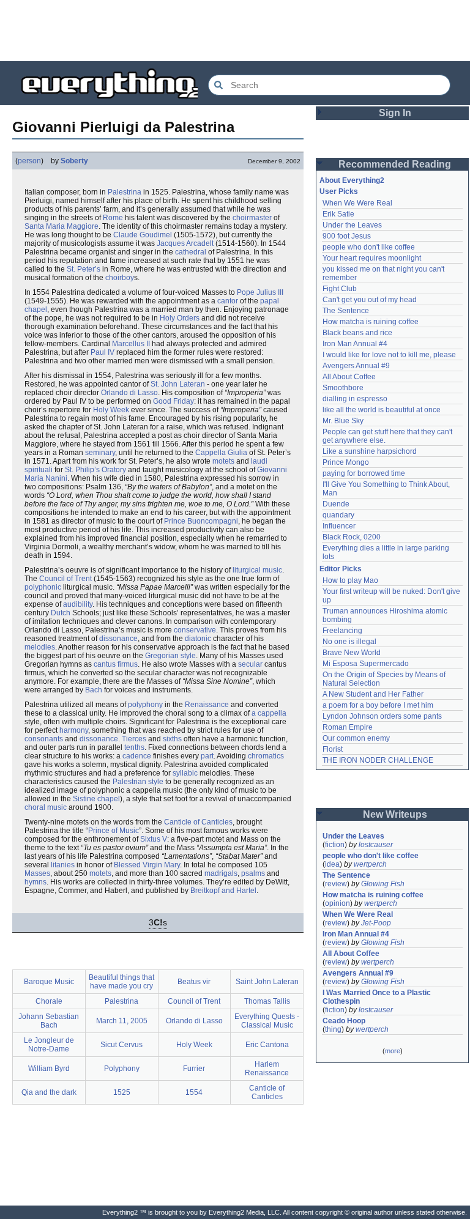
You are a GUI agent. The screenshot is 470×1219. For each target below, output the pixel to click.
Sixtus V (153, 839)
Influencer (339, 526)
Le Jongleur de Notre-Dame (49, 1044)
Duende (336, 504)
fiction (335, 844)
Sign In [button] (395, 113)
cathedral (190, 252)
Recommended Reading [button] (394, 164)
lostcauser (376, 844)
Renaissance (207, 704)
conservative (195, 630)
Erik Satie (338, 214)
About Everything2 (351, 180)
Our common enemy (356, 738)
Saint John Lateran (267, 981)
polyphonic (42, 587)
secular (250, 664)
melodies (39, 647)
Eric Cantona (267, 1044)
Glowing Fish (383, 884)
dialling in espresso (355, 399)
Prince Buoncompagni (201, 521)
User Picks (338, 191)
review (336, 884)
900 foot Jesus (347, 236)
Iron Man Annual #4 (355, 343)
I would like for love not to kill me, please (389, 354)
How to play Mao (350, 580)
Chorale (48, 1001)
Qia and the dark (48, 1092)
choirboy (119, 277)
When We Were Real (357, 203)
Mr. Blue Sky (343, 421)
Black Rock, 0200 (352, 537)
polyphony (145, 704)
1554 (194, 1092)
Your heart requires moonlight (372, 258)
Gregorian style (170, 655)
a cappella (269, 713)
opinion (337, 903)
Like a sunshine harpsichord (370, 451)
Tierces (134, 739)
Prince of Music (113, 830)
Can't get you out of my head (370, 299)
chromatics (266, 756)
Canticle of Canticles (198, 822)
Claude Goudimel (142, 235)
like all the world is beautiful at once (382, 410)
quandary (338, 515)
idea (332, 864)
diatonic (198, 638)
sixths (172, 739)
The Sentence (346, 310)
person (29, 161)
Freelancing (342, 630)
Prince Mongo (346, 462)
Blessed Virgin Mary (147, 865)
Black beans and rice (357, 332)
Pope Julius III (260, 292)
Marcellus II (131, 343)
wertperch (370, 864)
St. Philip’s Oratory (95, 469)
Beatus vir (194, 981)
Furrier (194, 1068)
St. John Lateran (178, 384)
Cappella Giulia (221, 452)
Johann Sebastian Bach (48, 1020)
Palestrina (124, 192)
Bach (93, 690)
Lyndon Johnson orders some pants (382, 716)
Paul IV (102, 352)
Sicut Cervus (121, 1044)
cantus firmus (116, 664)
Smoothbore (343, 387)
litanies (63, 865)
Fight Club (340, 288)
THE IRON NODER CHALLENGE (378, 760)
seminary (100, 452)
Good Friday (173, 401)
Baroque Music (49, 981)
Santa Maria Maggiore (61, 226)
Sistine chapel (96, 799)
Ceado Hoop (344, 1021)
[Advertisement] (235, 30)
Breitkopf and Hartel (223, 890)
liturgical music (257, 570)
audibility (77, 604)
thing (333, 1029)
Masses (37, 873)
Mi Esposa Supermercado (366, 663)
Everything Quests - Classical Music (266, 1020)
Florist (333, 749)
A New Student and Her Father (373, 694)
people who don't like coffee (369, 247)
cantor (227, 301)
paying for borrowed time (364, 473)
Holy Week (111, 410)
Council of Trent (65, 578)
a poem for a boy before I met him (378, 705)
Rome (113, 217)
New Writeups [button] (395, 814)
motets (223, 461)
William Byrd (49, 1068)
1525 (121, 1092)
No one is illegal (349, 641)
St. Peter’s (83, 269)
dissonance (118, 638)
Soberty (74, 161)
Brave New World (352, 652)
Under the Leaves (352, 225)
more (392, 1050)
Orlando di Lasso (129, 392)
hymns (35, 882)
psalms (253, 873)
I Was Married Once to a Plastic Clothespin (378, 997)
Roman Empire (348, 727)
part (207, 756)
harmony (73, 730)
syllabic (185, 773)
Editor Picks (340, 569)
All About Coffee (349, 376)
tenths (134, 747)
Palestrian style (138, 781)
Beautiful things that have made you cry (121, 981)
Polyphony (122, 1068)
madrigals (220, 873)
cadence (136, 756)
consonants (43, 739)
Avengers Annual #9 (356, 365)
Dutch (60, 613)
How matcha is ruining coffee (371, 321)
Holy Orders (180, 318)
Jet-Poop (376, 923)
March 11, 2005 (121, 1021)
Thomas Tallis (267, 1001)
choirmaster (252, 217)
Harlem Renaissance (267, 1068)
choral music (45, 807)
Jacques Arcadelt (185, 243)
